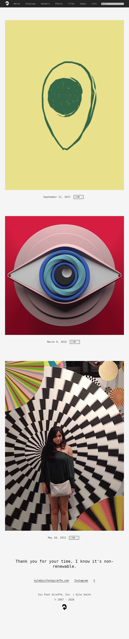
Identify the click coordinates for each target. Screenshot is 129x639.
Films (71, 4)
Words (17, 4)
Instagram (81, 580)
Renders (45, 4)
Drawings (31, 4)
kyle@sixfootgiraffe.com (51, 580)
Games (83, 4)
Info (94, 4)
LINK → (78, 197)
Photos (59, 4)
